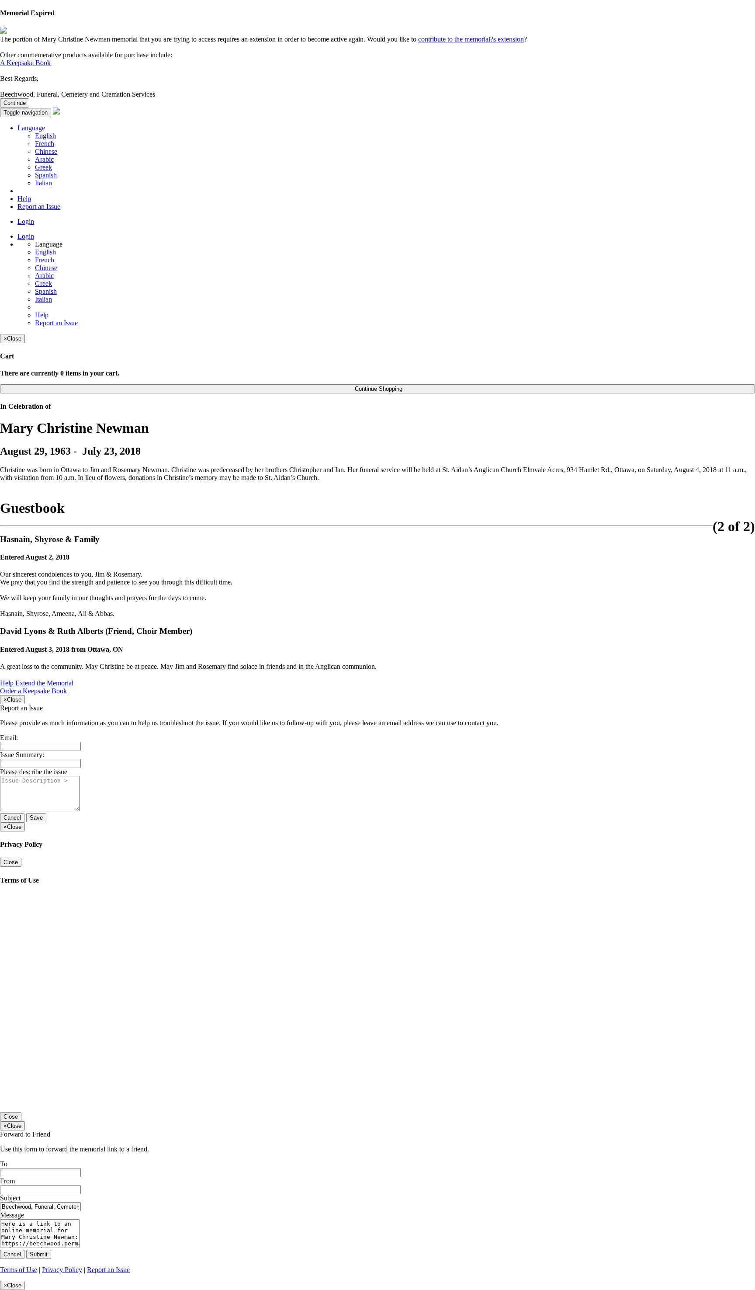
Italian (43, 183)
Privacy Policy (62, 1269)
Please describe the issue (33, 771)
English (45, 135)
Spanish (46, 175)
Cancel (12, 817)
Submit (39, 1254)
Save (36, 817)
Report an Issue (38, 206)
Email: (9, 737)
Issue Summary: (22, 754)
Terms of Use (18, 1269)
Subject (10, 1198)
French (44, 143)
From (7, 1181)
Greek (43, 167)
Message (12, 1215)
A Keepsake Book (25, 62)
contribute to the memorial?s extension (471, 39)
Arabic (44, 159)
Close (10, 862)
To (3, 1164)
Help (24, 198)
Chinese (46, 151)
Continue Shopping (377, 389)
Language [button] (31, 128)
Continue (14, 103)
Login (25, 221)
